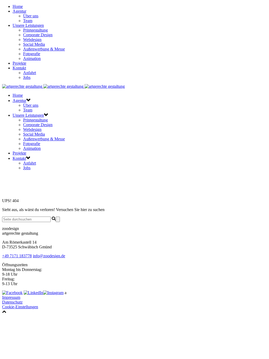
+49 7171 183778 (17, 256)
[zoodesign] (63, 86)
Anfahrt (29, 72)
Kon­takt (19, 68)
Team (27, 20)
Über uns (30, 16)
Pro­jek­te (19, 63)
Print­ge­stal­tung (35, 30)
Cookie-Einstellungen (20, 307)
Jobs (26, 77)
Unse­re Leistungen (28, 25)
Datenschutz (12, 302)
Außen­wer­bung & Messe (44, 49)
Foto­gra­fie (31, 54)
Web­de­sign (32, 39)
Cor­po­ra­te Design (38, 35)
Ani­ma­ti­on (32, 58)
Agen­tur (19, 11)
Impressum (11, 297)
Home (18, 6)
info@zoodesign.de (49, 256)
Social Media (34, 44)
